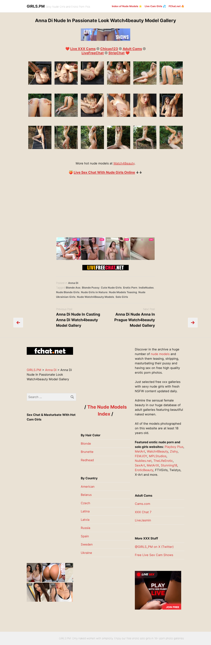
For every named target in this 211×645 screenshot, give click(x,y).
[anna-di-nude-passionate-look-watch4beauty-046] (171, 83)
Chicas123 (109, 49)
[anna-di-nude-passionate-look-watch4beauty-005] (39, 83)
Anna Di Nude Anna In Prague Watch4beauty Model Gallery (134, 320)
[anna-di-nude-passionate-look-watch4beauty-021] (144, 116)
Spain (85, 536)
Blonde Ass (73, 287)
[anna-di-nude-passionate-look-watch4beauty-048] (39, 116)
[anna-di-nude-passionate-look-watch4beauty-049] (66, 116)
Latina (85, 511)
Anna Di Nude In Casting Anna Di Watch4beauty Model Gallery (78, 320)
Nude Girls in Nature (94, 292)
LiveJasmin (143, 520)
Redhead (87, 460)
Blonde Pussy (90, 287)
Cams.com (142, 504)
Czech (85, 503)
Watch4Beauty (124, 163)
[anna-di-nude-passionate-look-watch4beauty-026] (66, 148)
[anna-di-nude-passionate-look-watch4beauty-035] (118, 83)
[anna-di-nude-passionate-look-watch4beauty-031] (118, 148)
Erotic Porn (130, 287)
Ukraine (86, 553)
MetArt (140, 451)
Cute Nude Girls (111, 287)
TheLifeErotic (163, 461)
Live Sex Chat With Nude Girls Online (104, 172)
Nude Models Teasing (123, 292)
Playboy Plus (174, 447)
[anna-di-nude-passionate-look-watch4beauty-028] (92, 148)
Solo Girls (122, 296)
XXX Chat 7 (143, 512)
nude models (160, 354)
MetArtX (153, 465)
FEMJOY (141, 456)
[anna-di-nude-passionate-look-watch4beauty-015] (92, 83)
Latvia (85, 520)
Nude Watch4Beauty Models (95, 296)
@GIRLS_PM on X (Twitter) (154, 547)
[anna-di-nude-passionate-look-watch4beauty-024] (171, 116)
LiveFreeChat (93, 53)
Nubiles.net (143, 461)
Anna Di (73, 283)
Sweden (87, 544)
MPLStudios (157, 456)
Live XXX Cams (83, 49)
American (88, 486)
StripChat (116, 53)
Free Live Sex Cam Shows (154, 555)
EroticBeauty (144, 470)
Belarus (86, 495)
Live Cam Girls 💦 (155, 6)
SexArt (140, 465)
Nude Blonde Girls (68, 292)
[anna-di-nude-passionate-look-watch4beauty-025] (39, 148)
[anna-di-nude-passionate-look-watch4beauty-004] (118, 116)
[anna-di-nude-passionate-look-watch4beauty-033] (144, 148)
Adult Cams (132, 49)
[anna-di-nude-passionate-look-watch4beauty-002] (92, 116)
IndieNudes (146, 287)
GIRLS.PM (36, 6)
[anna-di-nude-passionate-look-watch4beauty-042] (144, 83)
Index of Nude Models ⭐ (127, 6)
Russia (85, 528)
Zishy (174, 451)
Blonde (86, 443)
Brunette (87, 452)
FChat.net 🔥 (176, 6)
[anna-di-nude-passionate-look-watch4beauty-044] (171, 148)
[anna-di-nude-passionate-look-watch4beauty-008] (66, 83)
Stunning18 (169, 465)
